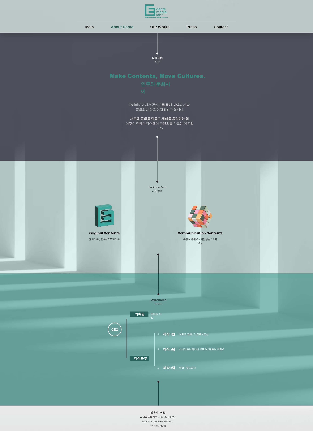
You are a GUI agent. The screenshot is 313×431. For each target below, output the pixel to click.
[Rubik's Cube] (200, 217)
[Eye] (104, 215)
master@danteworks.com (157, 421)
